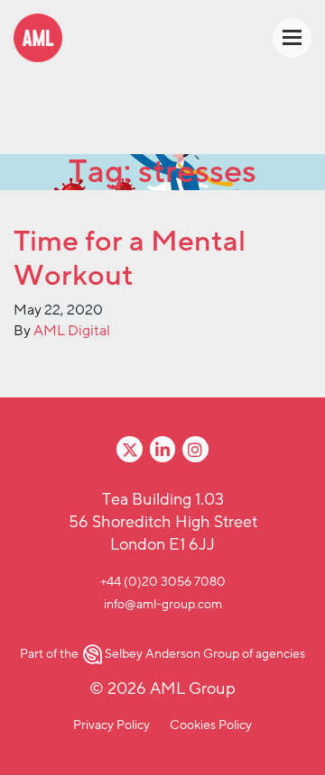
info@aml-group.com (163, 604)
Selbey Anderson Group (172, 653)
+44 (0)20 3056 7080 (163, 581)
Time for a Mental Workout (130, 259)
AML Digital (71, 331)
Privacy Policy (111, 725)
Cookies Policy (211, 725)
